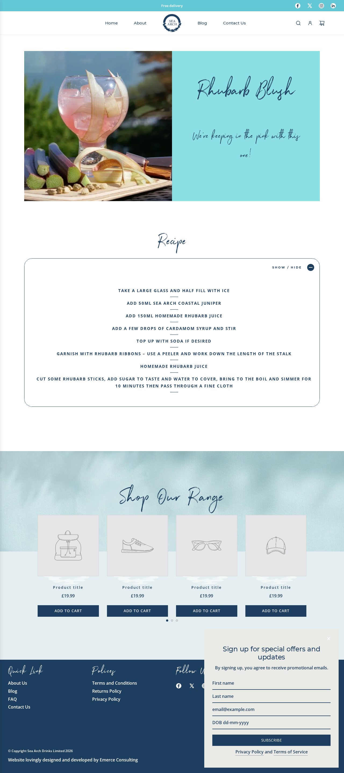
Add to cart (68, 610)
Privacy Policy (249, 752)
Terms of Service (291, 752)
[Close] (329, 639)
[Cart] (322, 23)
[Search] (298, 23)
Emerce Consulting (119, 760)
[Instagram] (321, 5)
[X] (310, 5)
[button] (30, 558)
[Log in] (310, 23)
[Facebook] (298, 5)
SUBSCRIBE (271, 740)
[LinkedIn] (333, 5)
